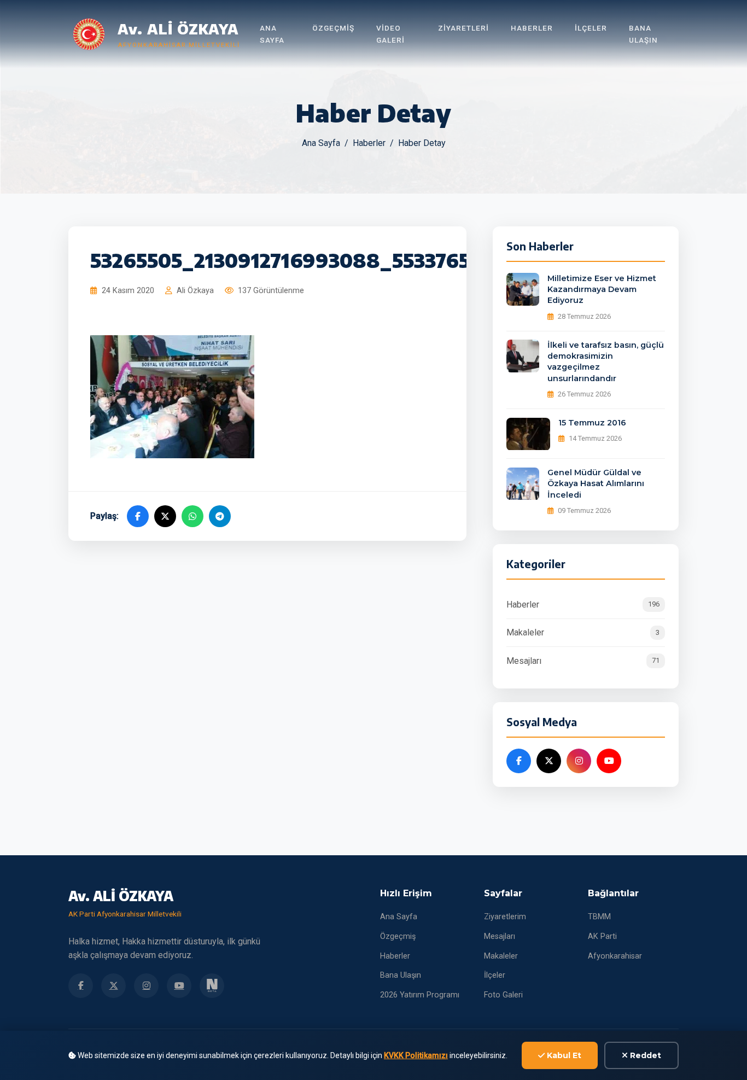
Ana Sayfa (272, 34)
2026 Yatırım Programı (419, 995)
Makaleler (583, 633)
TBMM (599, 916)
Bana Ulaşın (643, 34)
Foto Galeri (503, 995)
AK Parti (602, 936)
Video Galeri (390, 34)
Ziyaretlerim (505, 916)
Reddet (644, 1055)
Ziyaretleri (463, 28)
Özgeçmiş (333, 28)
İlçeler (591, 28)
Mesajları (583, 661)
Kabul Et (563, 1055)
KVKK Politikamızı (416, 1055)
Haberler (532, 28)
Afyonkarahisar (615, 956)
